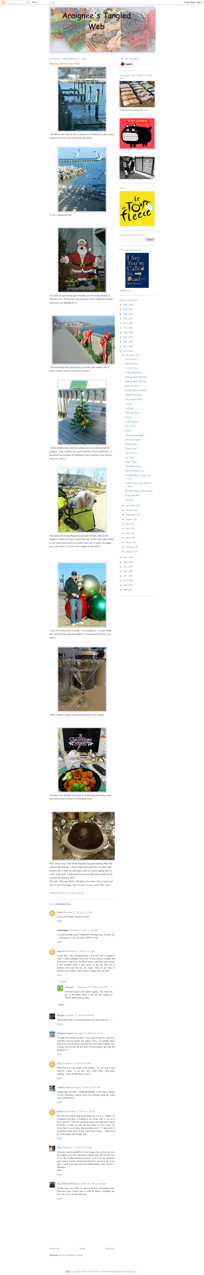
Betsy (59, 1147)
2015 (125, 557)
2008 (125, 589)
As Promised (131, 359)
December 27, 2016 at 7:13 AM (80, 951)
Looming (129, 408)
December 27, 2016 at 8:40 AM (92, 987)
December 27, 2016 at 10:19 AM (85, 1087)
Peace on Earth (132, 385)
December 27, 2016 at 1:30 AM (83, 930)
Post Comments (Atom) (72, 1255)
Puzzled (128, 417)
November (131, 505)
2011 (125, 575)
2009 (125, 585)
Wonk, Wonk (131, 461)
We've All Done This (134, 470)
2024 (125, 313)
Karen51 (61, 951)
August (129, 519)
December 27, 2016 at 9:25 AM (76, 1063)
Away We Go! (131, 452)
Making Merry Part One (136, 381)
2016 (125, 350)
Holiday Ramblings (133, 394)
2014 (125, 562)
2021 (125, 327)
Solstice (128, 403)
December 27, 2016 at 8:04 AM (79, 1015)
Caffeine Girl (63, 1087)
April (128, 537)
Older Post (110, 1248)
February (130, 546)
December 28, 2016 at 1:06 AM (91, 1183)
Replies (63, 981)
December (130, 354)
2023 (125, 318)
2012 (125, 571)
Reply (59, 920)
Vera (59, 1063)
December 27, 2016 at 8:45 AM (88, 1033)
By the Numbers (132, 495)
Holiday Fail (130, 443)
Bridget (60, 1015)
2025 (125, 309)
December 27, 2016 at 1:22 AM (78, 912)
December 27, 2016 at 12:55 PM (77, 1147)
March (129, 542)
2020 (125, 332)
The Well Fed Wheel (66, 1183)
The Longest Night (133, 399)
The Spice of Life (133, 466)
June (128, 528)
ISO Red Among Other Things (139, 490)
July (128, 523)
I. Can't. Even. (131, 368)
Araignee (69, 987)
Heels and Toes (132, 363)
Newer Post (54, 1248)
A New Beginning (133, 372)
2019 (125, 336)
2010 (125, 580)
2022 (125, 323)
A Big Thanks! (131, 421)
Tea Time (129, 457)
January (129, 551)
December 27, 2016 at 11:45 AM (80, 1111)
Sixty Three (130, 426)
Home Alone (131, 448)
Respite (128, 430)
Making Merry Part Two (136, 376)
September (131, 514)
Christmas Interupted (134, 435)
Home (82, 1248)
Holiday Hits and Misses (136, 390)
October (130, 509)
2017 (125, 346)
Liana (60, 912)
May (128, 533)
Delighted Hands (65, 1033)
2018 (125, 341)
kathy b (61, 1111)
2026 (125, 304)
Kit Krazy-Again (132, 439)
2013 (125, 566)
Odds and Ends (132, 412)
